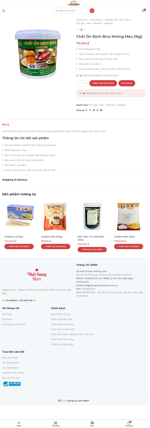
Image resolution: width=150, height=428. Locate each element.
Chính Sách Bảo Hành (62, 344)
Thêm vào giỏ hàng (103, 83)
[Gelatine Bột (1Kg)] (129, 216)
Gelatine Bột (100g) (52, 236)
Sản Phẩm (96, 19)
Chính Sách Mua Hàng (62, 324)
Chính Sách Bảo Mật (61, 319)
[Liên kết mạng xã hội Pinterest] (94, 110)
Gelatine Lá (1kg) (13, 236)
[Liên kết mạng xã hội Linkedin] (97, 110)
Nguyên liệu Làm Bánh (117, 19)
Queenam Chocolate (13, 372)
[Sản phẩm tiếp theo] (85, 30)
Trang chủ (81, 19)
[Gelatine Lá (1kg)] (19, 216)
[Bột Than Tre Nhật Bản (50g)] (92, 216)
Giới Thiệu (7, 314)
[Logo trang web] (74, 2)
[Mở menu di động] (4, 11)
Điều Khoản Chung (60, 314)
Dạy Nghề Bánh (10, 367)
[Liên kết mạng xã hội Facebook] (86, 110)
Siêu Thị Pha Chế (10, 378)
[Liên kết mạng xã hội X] (90, 110)
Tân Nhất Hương (10, 362)
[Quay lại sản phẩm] (81, 30)
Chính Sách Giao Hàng (62, 339)
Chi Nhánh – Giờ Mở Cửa (19, 300)
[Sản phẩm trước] (78, 30)
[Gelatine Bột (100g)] (56, 216)
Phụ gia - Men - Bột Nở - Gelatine (94, 23)
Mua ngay (126, 83)
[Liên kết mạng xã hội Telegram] (101, 110)
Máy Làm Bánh (10, 357)
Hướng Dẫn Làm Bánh (13, 324)
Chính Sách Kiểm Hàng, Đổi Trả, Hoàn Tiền (72, 334)
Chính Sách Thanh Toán (63, 329)
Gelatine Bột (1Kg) (124, 236)
